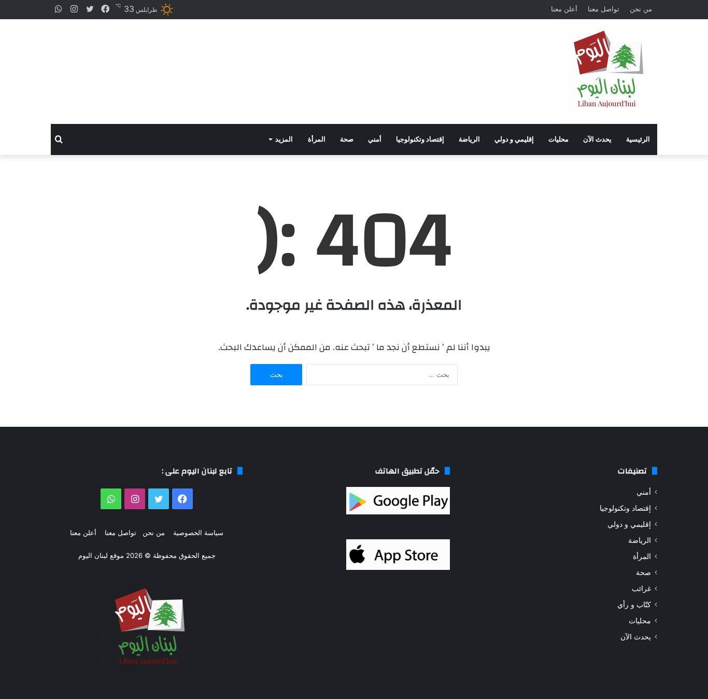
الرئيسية (638, 139)
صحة (346, 139)
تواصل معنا (603, 9)
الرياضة (469, 139)
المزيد (284, 139)
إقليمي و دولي (514, 139)
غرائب (641, 588)
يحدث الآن (597, 139)
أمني (374, 139)
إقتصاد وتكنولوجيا (420, 139)
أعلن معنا (564, 9)
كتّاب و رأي (634, 604)
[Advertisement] (250, 62)
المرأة (316, 139)
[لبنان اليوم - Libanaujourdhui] (605, 71)
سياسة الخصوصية (198, 532)
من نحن (641, 9)
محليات (558, 139)
